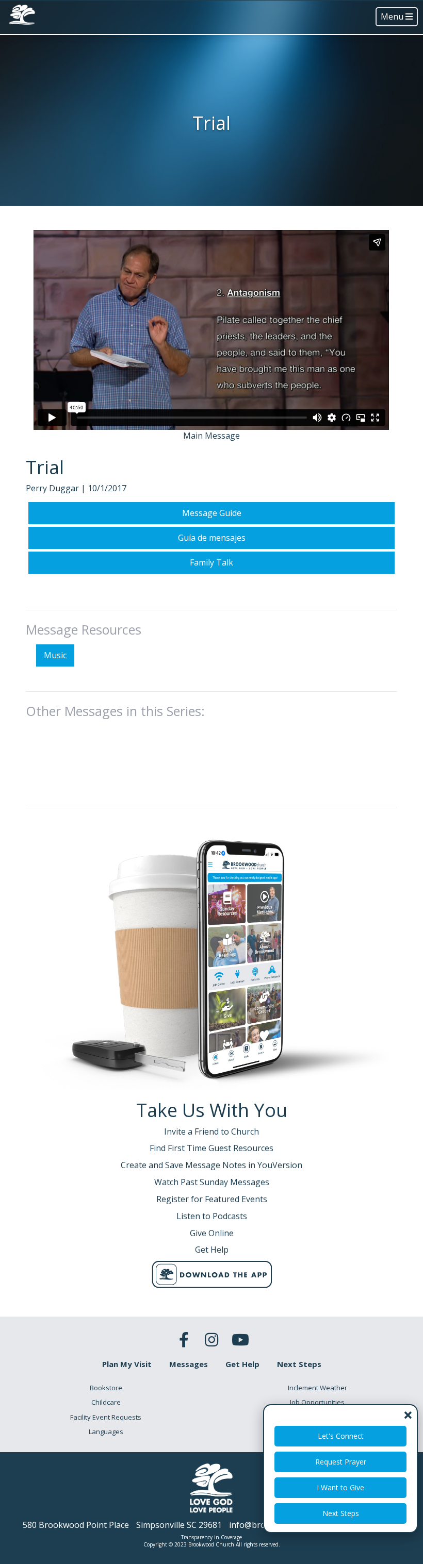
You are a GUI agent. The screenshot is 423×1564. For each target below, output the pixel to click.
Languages (106, 1431)
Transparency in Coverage (211, 1537)
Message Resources (83, 629)
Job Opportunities (317, 1402)
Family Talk (211, 562)
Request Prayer (340, 1462)
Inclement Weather (317, 1387)
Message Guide (211, 513)
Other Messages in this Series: (115, 711)
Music (55, 655)
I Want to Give (340, 1487)
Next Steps (340, 1513)
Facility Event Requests (105, 1417)
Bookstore (106, 1387)
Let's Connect (341, 1436)
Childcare (106, 1402)
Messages (188, 1364)
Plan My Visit (127, 1364)
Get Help (242, 1364)
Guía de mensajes (212, 537)
